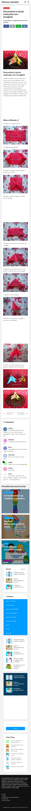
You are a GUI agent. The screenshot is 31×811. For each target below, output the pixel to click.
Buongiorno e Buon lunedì (17, 766)
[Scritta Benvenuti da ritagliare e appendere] (15, 501)
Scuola (6, 543)
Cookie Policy (5, 799)
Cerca (15, 728)
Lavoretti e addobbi (9, 492)
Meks (17, 807)
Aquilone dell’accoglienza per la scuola (19, 580)
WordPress (26, 807)
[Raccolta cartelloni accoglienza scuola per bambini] (9, 660)
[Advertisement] (15, 40)
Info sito (4, 794)
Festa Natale (6, 8)
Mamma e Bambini (10, 2)
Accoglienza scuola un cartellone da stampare (19, 666)
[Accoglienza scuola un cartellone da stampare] (9, 666)
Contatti (4, 795)
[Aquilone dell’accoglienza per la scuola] (15, 526)
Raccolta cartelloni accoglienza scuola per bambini (18, 660)
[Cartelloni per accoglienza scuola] (15, 552)
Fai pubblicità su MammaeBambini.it (10, 797)
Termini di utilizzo (6, 800)
